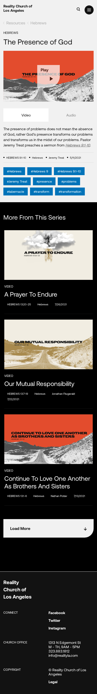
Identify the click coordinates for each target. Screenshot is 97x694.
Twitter (54, 620)
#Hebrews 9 (39, 171)
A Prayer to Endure (30, 294)
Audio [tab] (71, 115)
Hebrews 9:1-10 (77, 145)
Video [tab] (26, 115)
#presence (44, 181)
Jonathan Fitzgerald (63, 393)
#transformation (70, 191)
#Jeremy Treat (17, 181)
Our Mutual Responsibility (39, 383)
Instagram (57, 628)
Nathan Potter (59, 495)
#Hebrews (14, 171)
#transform (41, 191)
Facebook (56, 612)
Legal (53, 682)
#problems (68, 181)
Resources (15, 22)
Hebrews (38, 22)
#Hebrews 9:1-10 (69, 171)
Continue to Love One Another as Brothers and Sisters (47, 482)
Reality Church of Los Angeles (17, 8)
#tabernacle (15, 191)
